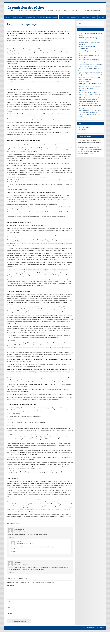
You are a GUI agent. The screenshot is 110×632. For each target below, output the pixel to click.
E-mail (9, 607)
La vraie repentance (85, 81)
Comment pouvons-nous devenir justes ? (90, 50)
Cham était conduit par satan (87, 46)
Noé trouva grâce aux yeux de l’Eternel (90, 110)
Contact (101, 17)
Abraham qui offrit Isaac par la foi (88, 39)
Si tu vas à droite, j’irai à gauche (88, 112)
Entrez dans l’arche (84, 57)
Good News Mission (84, 127)
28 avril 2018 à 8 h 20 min (20, 564)
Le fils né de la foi (84, 90)
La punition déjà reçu (85, 79)
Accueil (8, 17)
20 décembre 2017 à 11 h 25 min (24, 543)
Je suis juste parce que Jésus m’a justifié (90, 64)
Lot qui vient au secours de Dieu (88, 103)
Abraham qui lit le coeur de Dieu (88, 37)
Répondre (11, 537)
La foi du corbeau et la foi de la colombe (90, 72)
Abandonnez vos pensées (89, 17)
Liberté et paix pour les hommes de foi (90, 98)
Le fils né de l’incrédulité (86, 88)
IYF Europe (82, 129)
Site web (9, 613)
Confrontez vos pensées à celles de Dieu (90, 55)
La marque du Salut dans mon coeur (89, 77)
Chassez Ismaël (83, 48)
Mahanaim (82, 131)
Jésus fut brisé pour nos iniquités (47, 17)
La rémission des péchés (25, 7)
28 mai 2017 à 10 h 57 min (20, 531)
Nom (8, 601)
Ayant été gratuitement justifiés (69, 17)
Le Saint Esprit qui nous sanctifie (88, 92)
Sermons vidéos (17, 17)
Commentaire (11, 585)
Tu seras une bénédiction (86, 118)
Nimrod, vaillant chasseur (86, 109)
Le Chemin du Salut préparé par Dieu (89, 86)
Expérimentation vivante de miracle (89, 59)
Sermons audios (30, 17)
